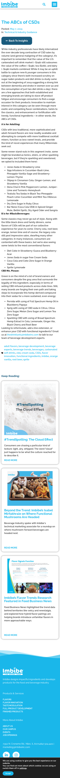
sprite (26, 359)
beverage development (31, 346)
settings (23, 768)
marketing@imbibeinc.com (16, 747)
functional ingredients (28, 356)
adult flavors (10, 346)
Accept (8, 773)
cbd (18, 353)
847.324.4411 (46, 743)
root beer (17, 359)
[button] (44, 4)
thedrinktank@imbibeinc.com (23, 334)
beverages (38, 349)
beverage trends (22, 349)
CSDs (38, 353)
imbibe (45, 356)
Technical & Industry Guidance (20, 32)
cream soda (28, 353)
